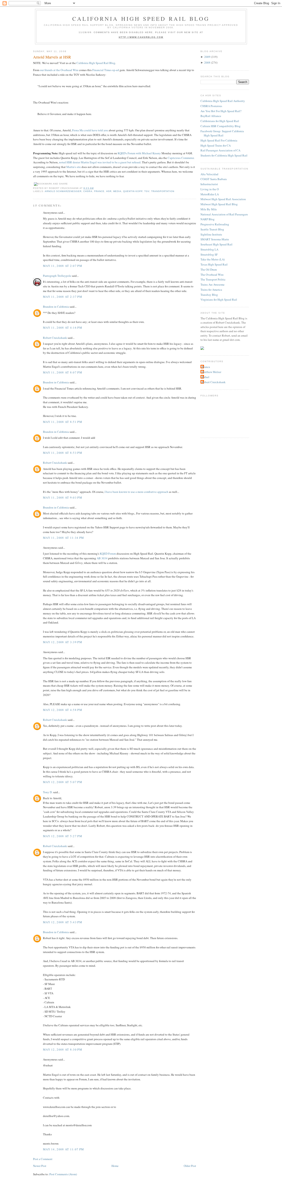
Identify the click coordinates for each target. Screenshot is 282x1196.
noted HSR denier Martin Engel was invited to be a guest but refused (100, 162)
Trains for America (211, 290)
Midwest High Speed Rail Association (223, 199)
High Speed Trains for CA (215, 145)
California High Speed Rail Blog (141, 18)
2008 (207, 62)
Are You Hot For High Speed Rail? (220, 111)
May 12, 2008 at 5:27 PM (62, 836)
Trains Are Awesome (212, 284)
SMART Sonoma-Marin (214, 239)
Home (115, 1166)
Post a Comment (42, 1159)
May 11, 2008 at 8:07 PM (62, 372)
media (117, 191)
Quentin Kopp (133, 191)
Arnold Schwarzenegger (63, 191)
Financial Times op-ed (105, 70)
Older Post (190, 1166)
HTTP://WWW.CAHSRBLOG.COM (141, 37)
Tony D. (47, 792)
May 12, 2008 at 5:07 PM (62, 782)
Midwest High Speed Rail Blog (219, 204)
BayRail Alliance (210, 116)
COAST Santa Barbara (213, 179)
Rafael (205, 377)
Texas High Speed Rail (214, 264)
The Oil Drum (208, 269)
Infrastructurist (209, 184)
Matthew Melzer (211, 372)
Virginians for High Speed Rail (218, 299)
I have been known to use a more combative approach (136, 492)
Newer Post (39, 1166)
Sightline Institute (211, 234)
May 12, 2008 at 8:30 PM (62, 1049)
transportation (162, 191)
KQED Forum (108, 554)
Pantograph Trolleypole (57, 276)
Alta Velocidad (209, 174)
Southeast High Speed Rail (216, 244)
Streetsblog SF (209, 254)
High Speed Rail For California (218, 140)
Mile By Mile (208, 209)
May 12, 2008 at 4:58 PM (62, 710)
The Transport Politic (213, 279)
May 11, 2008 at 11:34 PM (63, 538)
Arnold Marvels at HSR (52, 57)
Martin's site (73, 167)
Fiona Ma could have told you (90, 130)
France (99, 191)
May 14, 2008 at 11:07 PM (63, 1149)
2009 (207, 57)
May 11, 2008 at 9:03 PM (62, 497)
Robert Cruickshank (55, 338)
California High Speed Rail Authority (222, 101)
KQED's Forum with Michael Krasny (139, 153)
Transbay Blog (209, 295)
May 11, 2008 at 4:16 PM (62, 328)
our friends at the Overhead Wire (59, 70)
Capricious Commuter (181, 158)
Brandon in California (56, 307)
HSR (108, 191)
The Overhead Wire (212, 275)
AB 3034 (102, 558)
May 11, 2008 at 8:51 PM (62, 422)
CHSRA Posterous (211, 106)
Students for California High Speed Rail (223, 155)
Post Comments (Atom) (63, 1174)
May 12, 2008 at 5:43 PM (62, 922)
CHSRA (87, 191)
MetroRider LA (209, 194)
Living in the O (209, 189)
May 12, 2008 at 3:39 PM (62, 642)
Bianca (206, 367)
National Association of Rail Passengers (224, 214)
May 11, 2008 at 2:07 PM (62, 266)
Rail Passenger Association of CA (220, 150)
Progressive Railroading (214, 224)
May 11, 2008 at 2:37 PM (62, 297)
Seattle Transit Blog (212, 229)
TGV (146, 191)
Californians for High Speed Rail (219, 121)
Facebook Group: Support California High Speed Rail (222, 133)
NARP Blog (207, 219)
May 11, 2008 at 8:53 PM (62, 453)
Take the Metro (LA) (212, 259)
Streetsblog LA (209, 249)
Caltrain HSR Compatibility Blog (220, 126)
